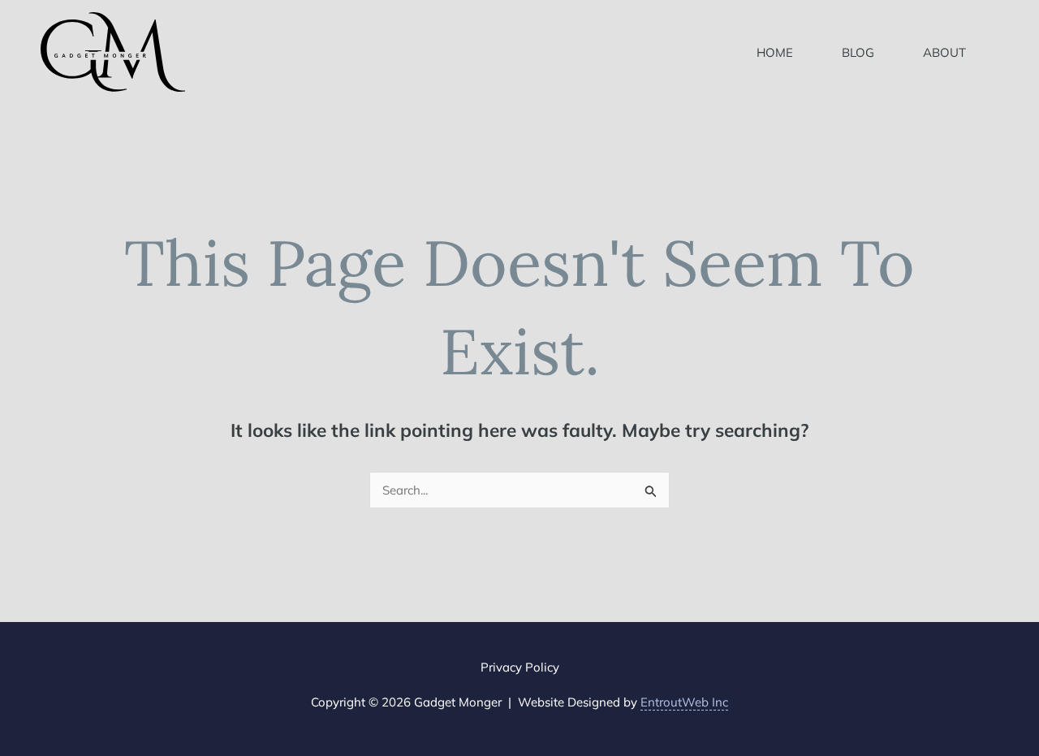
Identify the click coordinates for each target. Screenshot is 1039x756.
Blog (858, 52)
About (944, 52)
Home (775, 52)
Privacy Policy (520, 667)
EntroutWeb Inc (684, 702)
